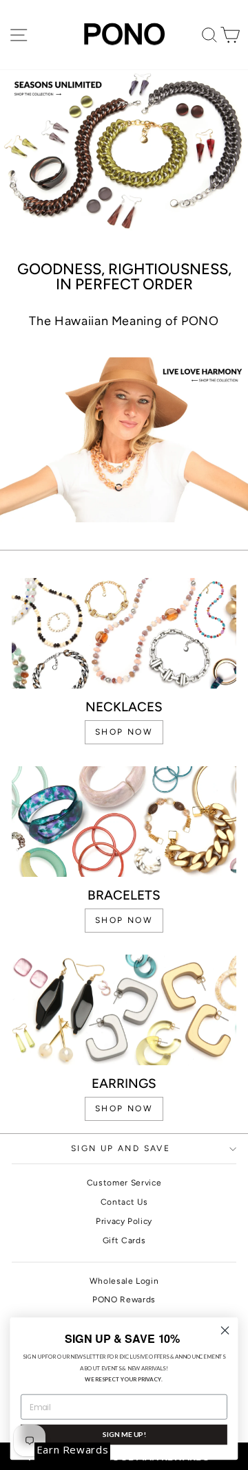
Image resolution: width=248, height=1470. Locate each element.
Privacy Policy (124, 1221)
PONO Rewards (124, 1299)
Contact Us (124, 1202)
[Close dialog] (225, 1330)
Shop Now (124, 1108)
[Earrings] (124, 1010)
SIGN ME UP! (124, 1434)
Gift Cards (124, 1240)
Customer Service (124, 1183)
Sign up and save (120, 1148)
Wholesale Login (124, 1281)
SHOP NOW (124, 732)
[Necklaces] (124, 633)
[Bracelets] (124, 821)
